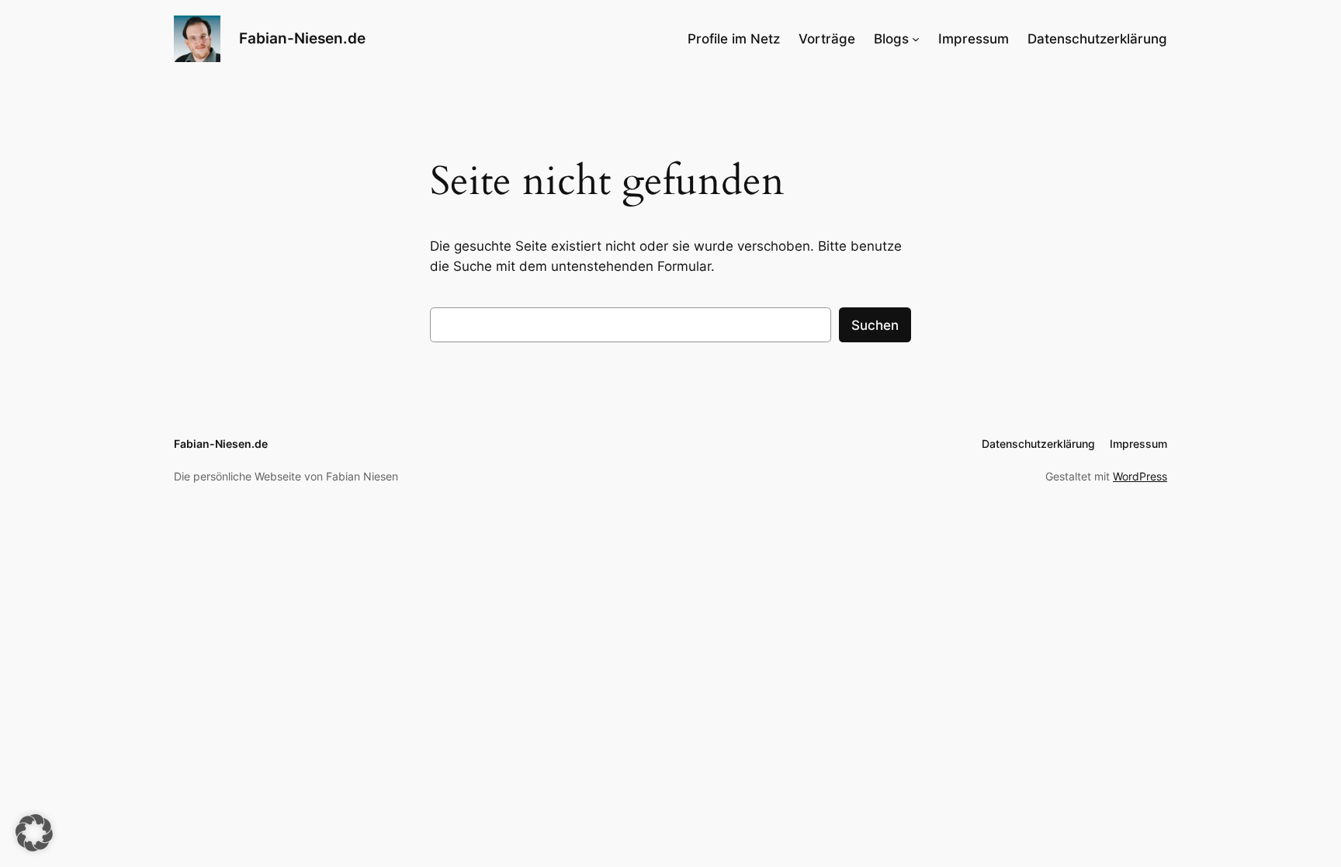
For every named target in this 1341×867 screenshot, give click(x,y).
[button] (34, 833)
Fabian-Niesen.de (302, 38)
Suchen (875, 325)
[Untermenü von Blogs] (916, 39)
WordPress (1140, 476)
